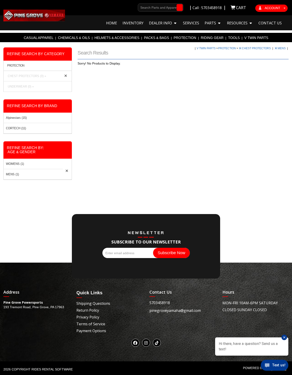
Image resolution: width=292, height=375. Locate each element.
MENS (282, 48)
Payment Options (91, 331)
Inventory (133, 23)
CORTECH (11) (16, 128)
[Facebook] (135, 343)
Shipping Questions (93, 303)
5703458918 (159, 302)
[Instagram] (146, 343)
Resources (237, 23)
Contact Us (270, 23)
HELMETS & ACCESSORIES (116, 38)
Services (191, 23)
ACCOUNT (272, 8)
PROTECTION (185, 38)
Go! (178, 7)
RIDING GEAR (212, 38)
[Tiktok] (157, 343)
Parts (211, 23)
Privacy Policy (87, 317)
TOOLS (234, 38)
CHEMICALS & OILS (74, 38)
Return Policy (87, 310)
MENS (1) (12, 174)
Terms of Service (90, 324)
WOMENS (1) (15, 164)
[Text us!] (274, 366)
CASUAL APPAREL (38, 38)
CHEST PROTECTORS (256, 48)
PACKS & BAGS (156, 38)
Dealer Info (161, 23)
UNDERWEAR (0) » (20, 86)
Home (111, 23)
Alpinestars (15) (16, 117)
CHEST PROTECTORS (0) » (26, 76)
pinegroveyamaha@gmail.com (175, 310)
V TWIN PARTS (256, 38)
